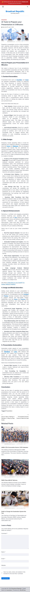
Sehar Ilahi (5, 27)
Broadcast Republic (15, 11)
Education (4, 19)
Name (3, 552)
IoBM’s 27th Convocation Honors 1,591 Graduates (14, 447)
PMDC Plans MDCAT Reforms (9, 480)
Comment (4, 533)
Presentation (9, 411)
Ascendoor (9, 590)
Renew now (25, 1)
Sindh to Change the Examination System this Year (13, 512)
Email (3, 558)
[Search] (28, 7)
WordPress (23, 590)
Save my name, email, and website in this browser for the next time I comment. (14, 572)
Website (3, 565)
